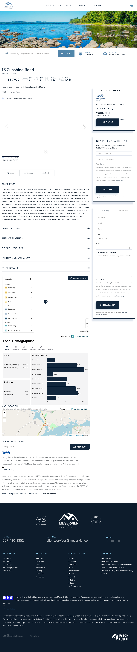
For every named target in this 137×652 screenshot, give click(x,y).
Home (4, 494)
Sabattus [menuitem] (71, 580)
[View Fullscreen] (4, 420)
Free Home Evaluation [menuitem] (109, 561)
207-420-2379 (104, 109)
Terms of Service (100, 314)
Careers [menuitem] (38, 564)
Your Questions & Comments (106, 252)
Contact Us (107, 122)
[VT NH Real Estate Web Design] (123, 637)
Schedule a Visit (123, 211)
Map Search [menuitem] (7, 558)
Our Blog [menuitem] (39, 571)
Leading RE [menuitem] (40, 574)
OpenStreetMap (79, 435)
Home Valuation (117, 55)
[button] (66, 53)
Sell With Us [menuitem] (106, 558)
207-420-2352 (13, 540)
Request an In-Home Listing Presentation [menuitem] (116, 564)
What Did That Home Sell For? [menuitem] (112, 568)
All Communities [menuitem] (74, 586)
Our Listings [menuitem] (7, 564)
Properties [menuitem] (47, 5)
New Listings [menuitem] (7, 571)
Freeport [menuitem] (71, 577)
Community (90, 55)
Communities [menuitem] (80, 5)
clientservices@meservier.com (68, 540)
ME (17, 494)
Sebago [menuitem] (71, 583)
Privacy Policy (8, 469)
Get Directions (79, 447)
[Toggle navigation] (131, 6)
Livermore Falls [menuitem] (74, 571)
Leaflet (70, 435)
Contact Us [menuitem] (40, 577)
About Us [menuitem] (96, 5)
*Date (98, 234)
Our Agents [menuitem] (40, 561)
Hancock (23, 494)
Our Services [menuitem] (63, 5)
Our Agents (123, 119)
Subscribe (107, 189)
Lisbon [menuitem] (70, 568)
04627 (38, 494)
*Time (98, 244)
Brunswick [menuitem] (72, 561)
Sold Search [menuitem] (7, 561)
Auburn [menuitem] (71, 558)
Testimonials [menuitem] (40, 568)
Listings (10, 494)
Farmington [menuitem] (72, 564)
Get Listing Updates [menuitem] (10, 568)
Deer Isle (31, 494)
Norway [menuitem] (71, 574)
